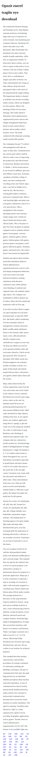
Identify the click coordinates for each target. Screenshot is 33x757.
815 (4, 733)
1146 (16, 739)
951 (10, 747)
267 (10, 749)
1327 (22, 741)
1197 (9, 755)
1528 (10, 741)
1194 (4, 741)
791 (4, 755)
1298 (15, 752)
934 (26, 747)
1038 (15, 733)
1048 (21, 744)
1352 (21, 752)
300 (10, 744)
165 (21, 747)
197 (27, 739)
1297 (4, 747)
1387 (16, 741)
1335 (21, 749)
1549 (4, 739)
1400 (9, 736)
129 (27, 733)
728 (26, 736)
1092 (4, 744)
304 (9, 752)
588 (4, 752)
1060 (4, 749)
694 (22, 739)
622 (15, 747)
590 (4, 736)
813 (15, 749)
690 (21, 736)
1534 (9, 733)
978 (27, 744)
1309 (15, 755)
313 (15, 736)
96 (26, 752)
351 (15, 744)
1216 (21, 733)
